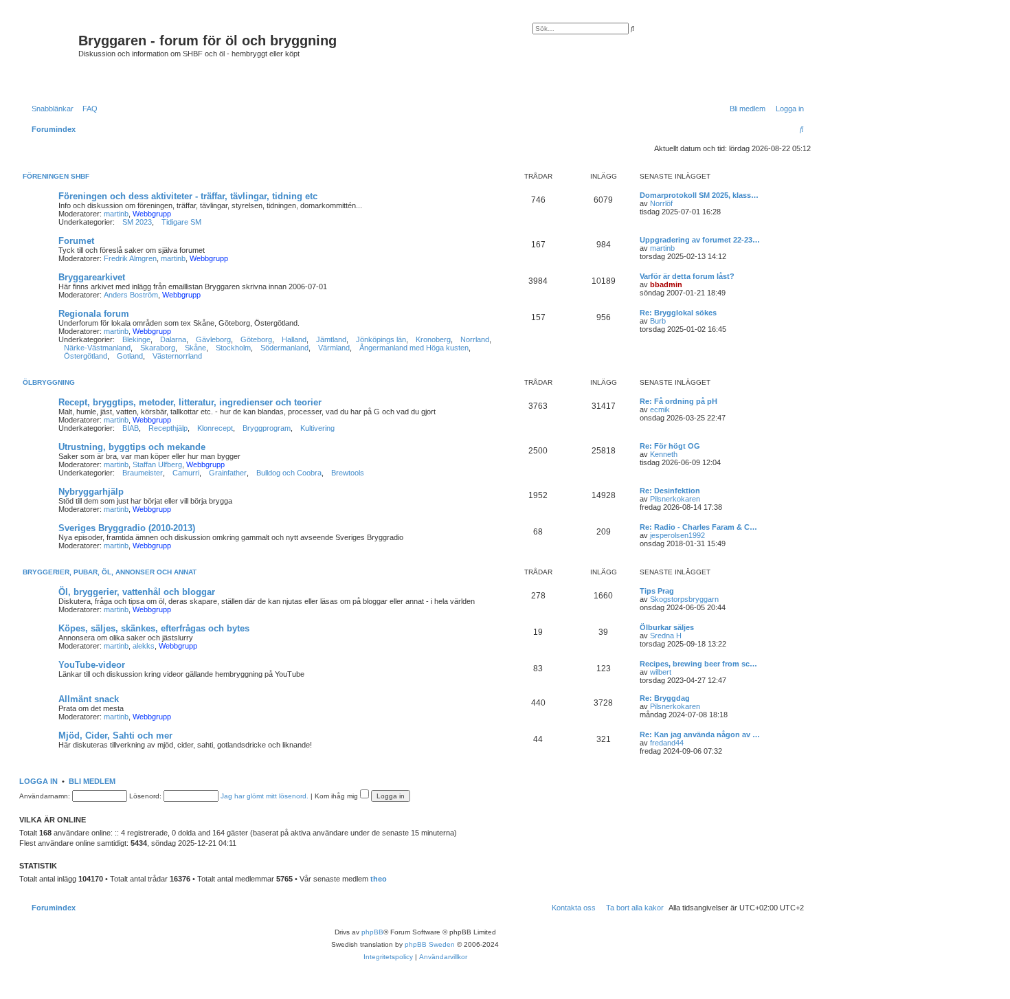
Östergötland (85, 356)
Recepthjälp (168, 428)
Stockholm (233, 348)
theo (378, 879)
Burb (658, 321)
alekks (144, 646)
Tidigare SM (181, 222)
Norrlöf (661, 203)
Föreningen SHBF (56, 176)
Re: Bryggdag (665, 698)
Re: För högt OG (670, 446)
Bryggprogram (267, 428)
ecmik (660, 409)
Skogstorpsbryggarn (684, 599)
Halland (294, 339)
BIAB (130, 428)
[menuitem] (87, 108)
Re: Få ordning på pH (678, 401)
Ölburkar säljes (667, 627)
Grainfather (228, 473)
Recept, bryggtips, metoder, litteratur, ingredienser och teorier (190, 402)
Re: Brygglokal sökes (678, 312)
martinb (116, 214)
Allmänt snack (88, 699)
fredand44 (667, 743)
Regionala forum (93, 313)
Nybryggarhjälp (91, 491)
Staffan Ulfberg (157, 464)
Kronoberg (433, 339)
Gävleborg (213, 339)
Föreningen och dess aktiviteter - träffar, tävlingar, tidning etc (187, 196)
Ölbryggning (49, 382)
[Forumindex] (50, 56)
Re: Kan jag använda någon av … (700, 734)
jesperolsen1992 (677, 535)
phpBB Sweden (430, 944)
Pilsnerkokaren (675, 499)
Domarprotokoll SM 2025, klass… (699, 195)
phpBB (372, 932)
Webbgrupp (152, 214)
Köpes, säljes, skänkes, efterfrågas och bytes (153, 628)
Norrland (474, 339)
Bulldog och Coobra (289, 473)
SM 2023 (137, 222)
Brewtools (347, 473)
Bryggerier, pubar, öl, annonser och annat (110, 572)
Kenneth (663, 454)
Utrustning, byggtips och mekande (131, 447)
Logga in (38, 781)
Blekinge (136, 339)
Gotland (130, 356)
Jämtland (331, 339)
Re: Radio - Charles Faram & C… (698, 527)
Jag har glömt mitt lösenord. (264, 796)
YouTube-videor (91, 665)
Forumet (76, 241)
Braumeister (142, 473)
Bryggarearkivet (91, 277)
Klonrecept (215, 428)
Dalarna (173, 339)
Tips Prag (657, 591)
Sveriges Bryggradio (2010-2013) (126, 528)
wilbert (660, 672)
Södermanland (284, 348)
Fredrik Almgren (130, 258)
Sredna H (666, 635)
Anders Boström (131, 295)
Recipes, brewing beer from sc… (698, 664)
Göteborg (256, 339)
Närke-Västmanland (97, 348)
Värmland (334, 348)
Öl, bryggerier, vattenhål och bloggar (136, 592)
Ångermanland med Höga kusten (414, 348)
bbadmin (666, 284)
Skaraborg (157, 348)
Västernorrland (177, 356)
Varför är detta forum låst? (687, 276)
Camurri (185, 473)
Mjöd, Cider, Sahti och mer (115, 735)
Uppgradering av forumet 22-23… (700, 240)
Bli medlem (92, 781)
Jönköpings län (381, 339)
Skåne (195, 348)
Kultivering (317, 428)
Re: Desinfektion (670, 490)
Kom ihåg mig (337, 796)
